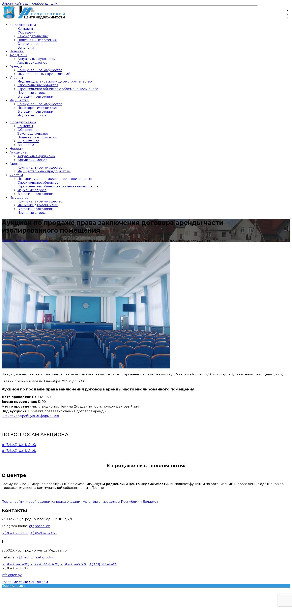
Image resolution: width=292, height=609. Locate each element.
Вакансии (25, 47)
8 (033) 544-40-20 (44, 564)
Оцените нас (28, 44)
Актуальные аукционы (36, 59)
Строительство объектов (37, 85)
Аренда (16, 66)
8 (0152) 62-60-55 (43, 533)
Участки (16, 78)
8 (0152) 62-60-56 (15, 533)
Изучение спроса (31, 93)
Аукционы (18, 55)
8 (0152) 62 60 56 (19, 450)
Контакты (25, 29)
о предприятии (23, 25)
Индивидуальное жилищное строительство (54, 81)
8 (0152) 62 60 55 (19, 444)
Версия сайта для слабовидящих (29, 3)
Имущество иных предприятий (44, 74)
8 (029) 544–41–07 (103, 564)
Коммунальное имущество (39, 70)
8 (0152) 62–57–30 (73, 564)
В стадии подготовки (35, 96)
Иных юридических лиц (38, 108)
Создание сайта (15, 582)
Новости (17, 51)
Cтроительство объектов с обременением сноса (57, 89)
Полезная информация (37, 40)
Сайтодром (38, 582)
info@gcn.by (12, 575)
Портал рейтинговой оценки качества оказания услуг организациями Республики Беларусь (80, 502)
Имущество (19, 100)
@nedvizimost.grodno (36, 557)
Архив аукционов (32, 62)
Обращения (27, 32)
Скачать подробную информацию (30, 416)
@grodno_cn (39, 526)
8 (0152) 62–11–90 (15, 564)
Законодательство (32, 36)
